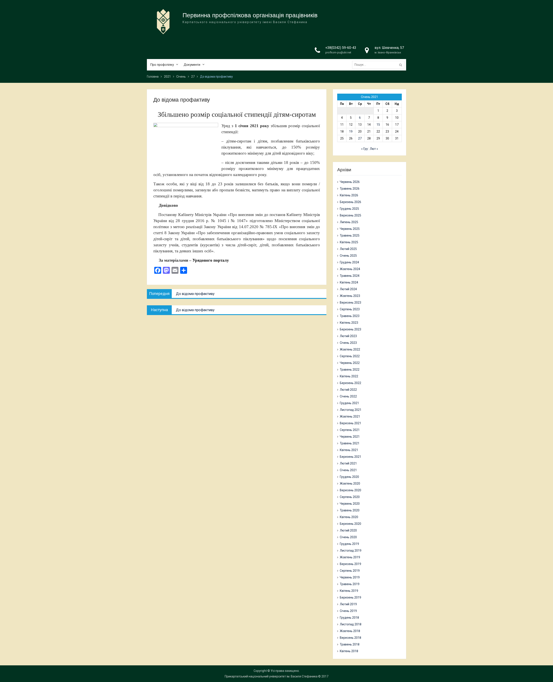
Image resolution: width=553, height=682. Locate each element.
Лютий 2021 (348, 463)
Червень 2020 (350, 503)
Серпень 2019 (350, 570)
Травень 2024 (349, 275)
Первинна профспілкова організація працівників (250, 15)
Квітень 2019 (349, 590)
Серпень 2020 (350, 497)
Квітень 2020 (349, 517)
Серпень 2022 (350, 356)
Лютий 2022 (348, 389)
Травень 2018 (349, 644)
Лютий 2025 (348, 249)
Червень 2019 (350, 577)
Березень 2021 (350, 456)
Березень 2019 (350, 597)
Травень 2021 (349, 443)
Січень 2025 (348, 255)
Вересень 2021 (350, 423)
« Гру (364, 148)
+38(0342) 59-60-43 (340, 48)
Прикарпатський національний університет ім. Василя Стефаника (271, 676)
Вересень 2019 (350, 564)
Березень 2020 (350, 523)
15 (378, 124)
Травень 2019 (349, 584)
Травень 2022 (349, 369)
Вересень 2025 (350, 215)
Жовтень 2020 (350, 483)
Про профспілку (162, 65)
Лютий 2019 (348, 604)
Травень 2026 (349, 188)
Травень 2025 (349, 235)
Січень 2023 (348, 342)
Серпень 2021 (350, 430)
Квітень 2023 (349, 322)
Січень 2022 (348, 396)
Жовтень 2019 (350, 557)
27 (360, 138)
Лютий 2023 (348, 336)
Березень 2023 (350, 329)
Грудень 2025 (349, 208)
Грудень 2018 (349, 617)
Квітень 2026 (349, 195)
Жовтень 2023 (350, 296)
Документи (192, 65)
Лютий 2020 (348, 530)
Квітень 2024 (349, 282)
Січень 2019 (348, 611)
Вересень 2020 (350, 490)
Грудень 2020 (349, 477)
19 (351, 131)
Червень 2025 (350, 229)
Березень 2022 (350, 383)
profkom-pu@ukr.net (338, 52)
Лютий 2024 (348, 289)
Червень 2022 (350, 363)
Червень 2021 (350, 436)
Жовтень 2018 (350, 631)
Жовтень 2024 (350, 269)
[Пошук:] (379, 64)
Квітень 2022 (349, 376)
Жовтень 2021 (350, 416)
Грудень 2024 (349, 262)
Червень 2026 (350, 182)
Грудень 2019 (349, 544)
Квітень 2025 (349, 242)
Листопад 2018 (350, 624)
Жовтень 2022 (350, 349)
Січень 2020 (348, 537)
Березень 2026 (350, 202)
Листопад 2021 (350, 409)
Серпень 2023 (350, 309)
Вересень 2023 (350, 302)
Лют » (374, 148)
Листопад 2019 (350, 550)
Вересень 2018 (350, 637)
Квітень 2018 (349, 651)
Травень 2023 (349, 316)
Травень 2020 (349, 510)
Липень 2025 (349, 222)
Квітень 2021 (349, 450)
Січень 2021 (348, 470)
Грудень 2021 (349, 403)
